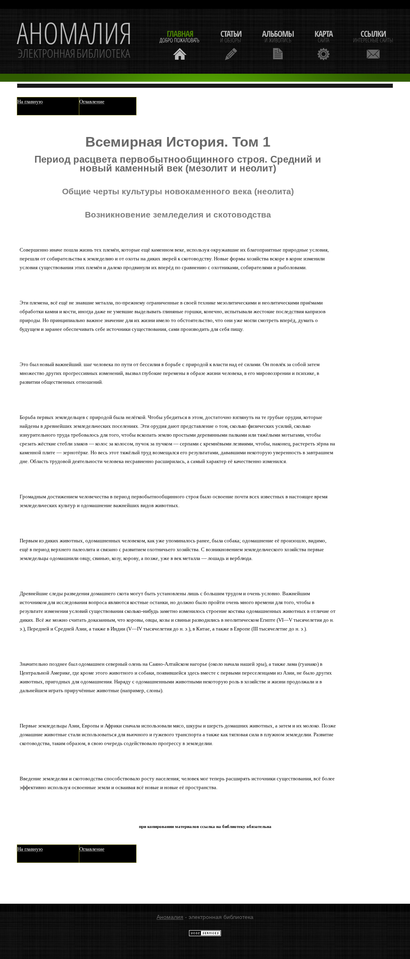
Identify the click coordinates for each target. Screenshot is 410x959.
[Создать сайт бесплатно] (205, 934)
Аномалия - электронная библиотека (74, 41)
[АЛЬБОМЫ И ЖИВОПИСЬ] (278, 44)
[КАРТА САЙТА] (323, 44)
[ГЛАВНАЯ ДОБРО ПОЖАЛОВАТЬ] (180, 44)
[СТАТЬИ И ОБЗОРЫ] (230, 44)
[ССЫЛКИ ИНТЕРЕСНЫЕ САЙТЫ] (373, 44)
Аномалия (170, 917)
